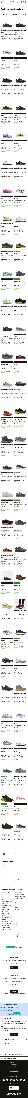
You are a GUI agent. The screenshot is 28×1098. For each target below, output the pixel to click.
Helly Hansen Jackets (20, 904)
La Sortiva (4, 870)
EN (16, 1)
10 (15, 853)
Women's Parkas (6, 896)
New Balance (18, 876)
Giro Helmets (18, 919)
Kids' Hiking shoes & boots (7, 930)
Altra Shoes (17, 929)
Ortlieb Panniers (18, 927)
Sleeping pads (5, 909)
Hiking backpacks (6, 917)
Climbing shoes (6, 927)
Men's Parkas (5, 903)
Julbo (16, 874)
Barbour (4, 882)
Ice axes (4, 919)
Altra (3, 874)
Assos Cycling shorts (20, 917)
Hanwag (17, 878)
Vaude (16, 870)
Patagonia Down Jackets (19, 936)
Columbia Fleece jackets (19, 907)
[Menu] (1, 5)
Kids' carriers (5, 935)
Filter (5, 14)
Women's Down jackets (6, 893)
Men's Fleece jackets (7, 905)
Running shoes (5, 925)
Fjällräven (17, 864)
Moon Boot (5, 878)
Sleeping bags (5, 913)
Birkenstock (17, 880)
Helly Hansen (5, 880)
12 (21, 853)
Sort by (24, 14)
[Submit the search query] (26, 5)
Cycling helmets (6, 933)
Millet (3, 876)
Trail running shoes (6, 923)
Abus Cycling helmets (20, 933)
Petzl (16, 882)
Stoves (3, 915)
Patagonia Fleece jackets (19, 899)
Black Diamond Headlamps (18, 910)
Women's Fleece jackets (6, 899)
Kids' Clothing (18, 892)
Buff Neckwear (18, 931)
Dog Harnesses (18, 923)
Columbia (17, 866)
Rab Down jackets (19, 921)
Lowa (3, 872)
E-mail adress (14, 984)
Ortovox (4, 866)
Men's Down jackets (7, 901)
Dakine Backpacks (19, 915)
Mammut (17, 872)
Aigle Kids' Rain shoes (20, 896)
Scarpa (16, 868)
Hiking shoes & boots (7, 921)
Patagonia (4, 864)
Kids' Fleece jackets (19, 894)
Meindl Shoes (18, 913)
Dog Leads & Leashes (20, 925)
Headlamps (5, 911)
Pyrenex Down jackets (20, 902)
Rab (3, 868)
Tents (3, 907)
